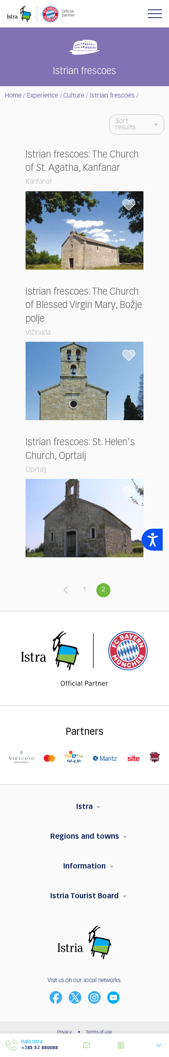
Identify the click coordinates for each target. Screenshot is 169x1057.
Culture (73, 96)
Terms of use (99, 1032)
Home (13, 96)
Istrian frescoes (112, 96)
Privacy (64, 1032)
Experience (42, 96)
